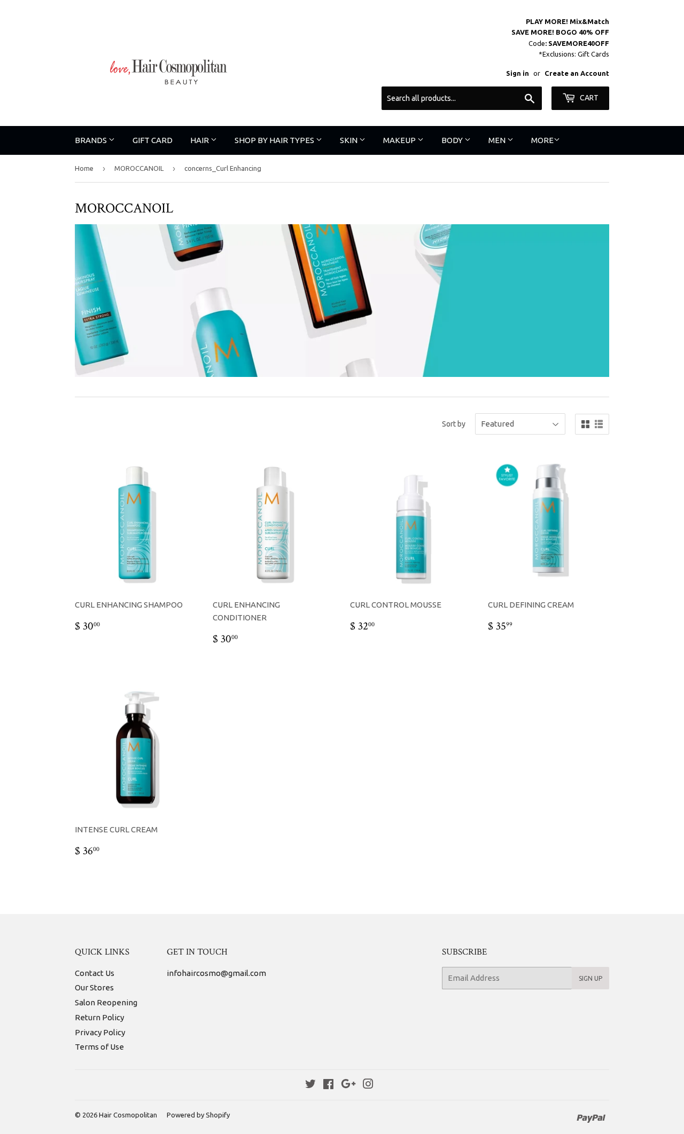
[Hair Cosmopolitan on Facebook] (328, 1085)
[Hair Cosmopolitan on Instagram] (368, 1085)
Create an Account (577, 73)
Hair (200, 140)
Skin (349, 140)
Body (452, 140)
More (542, 140)
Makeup (400, 140)
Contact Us (94, 973)
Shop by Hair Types (275, 140)
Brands (91, 140)
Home (84, 168)
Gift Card (153, 140)
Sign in (517, 73)
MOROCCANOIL (139, 168)
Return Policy (99, 1017)
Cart (588, 97)
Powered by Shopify (198, 1115)
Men (497, 140)
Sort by (453, 424)
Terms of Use (99, 1046)
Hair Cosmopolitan (128, 1115)
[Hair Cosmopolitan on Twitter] (310, 1085)
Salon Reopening (106, 1002)
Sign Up (590, 978)
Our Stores (94, 987)
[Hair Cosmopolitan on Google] (348, 1085)
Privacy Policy (100, 1032)
